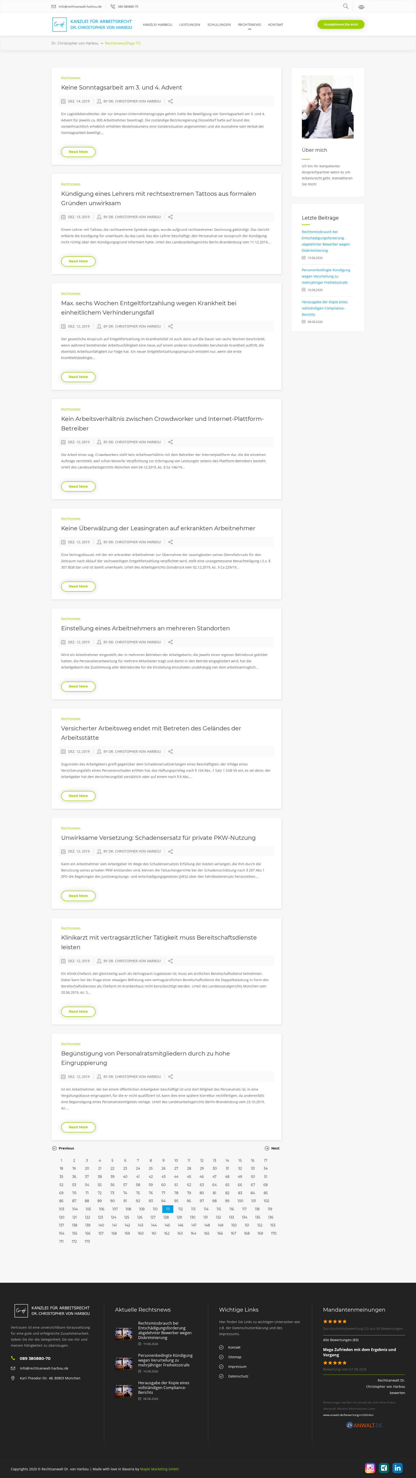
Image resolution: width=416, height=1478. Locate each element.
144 (154, 1225)
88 (87, 1201)
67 (253, 1185)
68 (265, 1185)
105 (88, 1209)
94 (163, 1201)
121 (74, 1217)
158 (114, 1233)
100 (240, 1201)
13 (214, 1160)
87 (74, 1201)
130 (192, 1217)
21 (99, 1168)
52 (61, 1185)
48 (227, 1177)
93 (151, 1201)
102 (266, 1201)
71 (87, 1193)
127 (153, 1217)
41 (138, 1177)
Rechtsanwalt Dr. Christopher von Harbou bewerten (385, 1386)
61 (176, 1185)
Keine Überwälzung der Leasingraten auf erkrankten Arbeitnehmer (158, 528)
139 (88, 1225)
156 (88, 1233)
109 (142, 1209)
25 (151, 1168)
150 (234, 1225)
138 (74, 1225)
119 (270, 1209)
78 (176, 1193)
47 (214, 1177)
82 (227, 1193)
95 (176, 1201)
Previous (66, 1148)
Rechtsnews (70, 78)
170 (273, 1233)
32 (240, 1168)
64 (214, 1185)
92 (138, 1201)
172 (74, 1241)
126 (140, 1217)
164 (193, 1233)
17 (265, 1160)
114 (206, 1209)
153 (272, 1225)
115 (219, 1209)
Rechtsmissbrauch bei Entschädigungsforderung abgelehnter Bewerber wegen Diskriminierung (165, 1330)
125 (126, 1217)
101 (253, 1201)
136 (270, 1217)
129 (179, 1217)
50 (253, 1177)
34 (266, 1168)
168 (247, 1233)
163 (180, 1233)
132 (218, 1217)
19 (74, 1168)
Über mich (314, 150)
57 (125, 1185)
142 (127, 1225)
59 (151, 1185)
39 (112, 1177)
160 (140, 1233)
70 (74, 1193)
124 (113, 1217)
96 (189, 1201)
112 (180, 1209)
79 (189, 1193)
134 (244, 1217)
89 (100, 1201)
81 (214, 1193)
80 (202, 1193)
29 (202, 1168)
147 (193, 1225)
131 (205, 1217)
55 (100, 1185)
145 (167, 1225)
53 (74, 1185)
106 (101, 1209)
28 (189, 1168)
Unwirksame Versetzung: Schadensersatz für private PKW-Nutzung (158, 837)
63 (202, 1185)
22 (112, 1168)
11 (189, 1160)
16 (252, 1160)
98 (214, 1201)
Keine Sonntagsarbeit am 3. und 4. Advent (121, 87)
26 (164, 1168)
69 (61, 1193)
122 (87, 1217)
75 (138, 1193)
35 (61, 1177)
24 (138, 1168)
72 (100, 1193)
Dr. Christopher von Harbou (75, 43)
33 (253, 1168)
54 (87, 1185)
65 (227, 1185)
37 (87, 1177)
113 (193, 1209)
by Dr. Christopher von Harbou (132, 101)
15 (240, 1160)
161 (154, 1233)
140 (101, 1225)
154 (61, 1233)
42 (151, 1177)
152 (259, 1225)
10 (176, 1160)
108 (128, 1209)
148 (207, 1225)
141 (114, 1225)
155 (74, 1233)
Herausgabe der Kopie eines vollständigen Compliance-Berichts (325, 308)
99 (227, 1201)
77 (163, 1193)
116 (231, 1209)
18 (61, 1168)
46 (202, 1177)
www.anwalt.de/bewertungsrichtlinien (348, 1415)
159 (127, 1233)
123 (100, 1217)
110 (155, 1209)
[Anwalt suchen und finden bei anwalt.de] (364, 1427)
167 (233, 1233)
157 (101, 1233)
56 (112, 1185)
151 (247, 1225)
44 (176, 1177)
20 (87, 1168)
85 (266, 1193)
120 (61, 1217)
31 (227, 1168)
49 (240, 1177)
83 (240, 1193)
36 (74, 1177)
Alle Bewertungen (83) (340, 1340)
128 (166, 1217)
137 (61, 1225)
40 (125, 1177)
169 (260, 1233)
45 (189, 1177)
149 (220, 1225)
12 (201, 1160)
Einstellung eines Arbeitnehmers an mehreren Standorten (145, 628)
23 (125, 1168)
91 (125, 1201)
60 (163, 1185)
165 (206, 1233)
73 (112, 1193)
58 (138, 1185)
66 (240, 1185)
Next (275, 1148)
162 (166, 1233)
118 (257, 1209)
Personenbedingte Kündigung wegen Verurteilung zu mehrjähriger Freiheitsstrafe (326, 276)
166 (220, 1233)
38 (100, 1177)
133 (231, 1217)
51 (265, 1177)
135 (257, 1217)
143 (140, 1225)
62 (189, 1185)
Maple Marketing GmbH (159, 1469)
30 (215, 1168)
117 (244, 1209)
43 (164, 1177)
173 (87, 1241)
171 (61, 1241)
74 (125, 1193)
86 (61, 1201)
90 (112, 1201)
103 (61, 1209)
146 (180, 1225)
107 (115, 1209)
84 (253, 1193)
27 (176, 1168)
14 (227, 1160)
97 (202, 1201)
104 (75, 1209)
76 (151, 1193)
